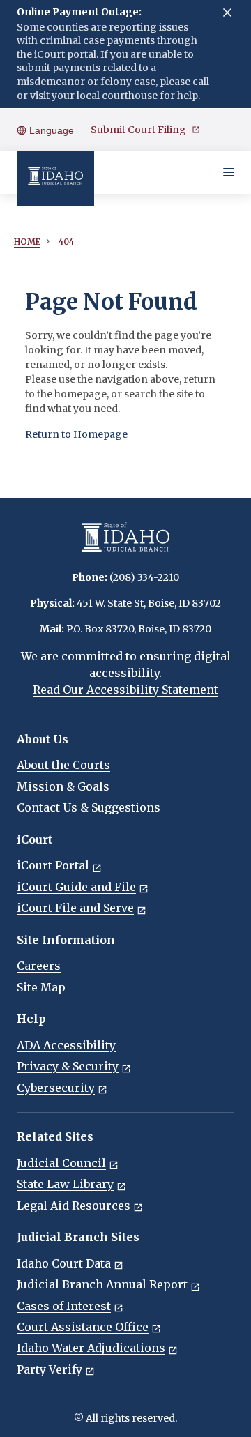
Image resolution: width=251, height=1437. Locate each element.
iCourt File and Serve (75, 908)
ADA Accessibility (66, 1045)
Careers (39, 966)
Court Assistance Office (83, 1327)
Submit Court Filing (138, 129)
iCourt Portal (53, 865)
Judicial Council (61, 1163)
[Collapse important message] (227, 13)
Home (27, 241)
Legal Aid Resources (73, 1205)
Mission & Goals (63, 786)
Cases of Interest (64, 1306)
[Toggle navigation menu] (228, 172)
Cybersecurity (56, 1088)
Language (50, 130)
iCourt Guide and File (76, 887)
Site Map (41, 987)
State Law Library (65, 1184)
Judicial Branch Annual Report (102, 1284)
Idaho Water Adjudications (91, 1348)
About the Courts (63, 765)
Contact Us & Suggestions (88, 807)
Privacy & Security (68, 1066)
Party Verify (49, 1369)
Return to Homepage (76, 434)
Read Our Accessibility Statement (125, 690)
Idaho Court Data (64, 1263)
